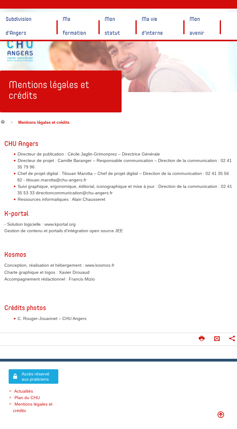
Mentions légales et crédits (49, 89)
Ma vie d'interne (152, 26)
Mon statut (112, 26)
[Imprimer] (201, 339)
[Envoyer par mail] (217, 339)
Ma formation (74, 26)
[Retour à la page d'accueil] (19, 50)
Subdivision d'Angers (18, 26)
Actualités (23, 391)
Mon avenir (196, 26)
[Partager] (232, 339)
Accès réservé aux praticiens (35, 376)
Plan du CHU (27, 397)
